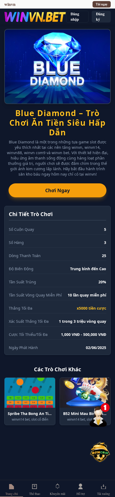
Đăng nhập (75, 16)
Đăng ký (100, 16)
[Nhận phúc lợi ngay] (100, 452)
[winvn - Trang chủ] (35, 16)
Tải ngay (102, 4)
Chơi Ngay (57, 190)
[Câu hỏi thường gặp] (100, 413)
